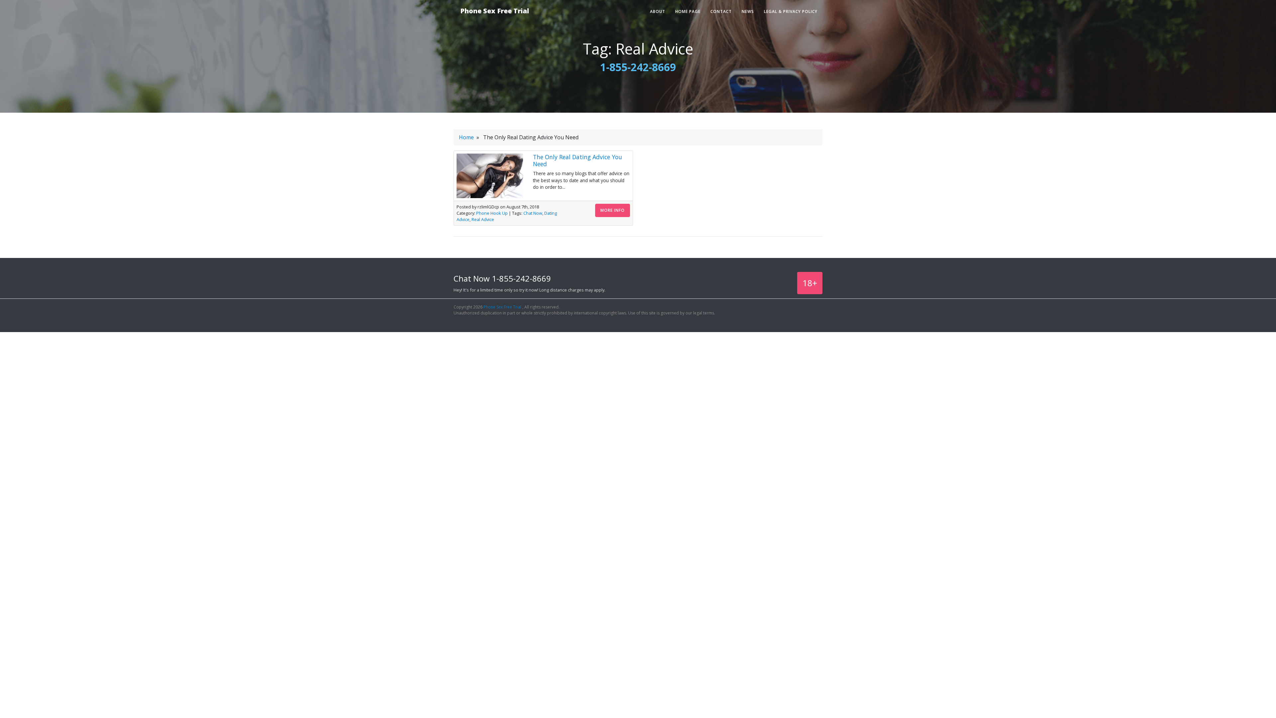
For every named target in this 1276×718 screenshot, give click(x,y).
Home (466, 137)
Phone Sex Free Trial (494, 10)
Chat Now (532, 213)
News (748, 11)
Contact (721, 11)
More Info (612, 210)
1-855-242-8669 (638, 67)
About (657, 11)
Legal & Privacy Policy (790, 11)
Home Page (687, 11)
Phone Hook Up (492, 213)
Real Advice (483, 219)
